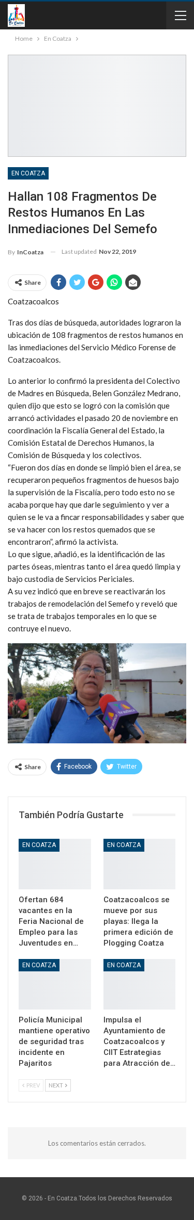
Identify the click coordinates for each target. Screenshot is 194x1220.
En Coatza (28, 173)
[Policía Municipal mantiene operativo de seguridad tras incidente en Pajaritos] (55, 984)
